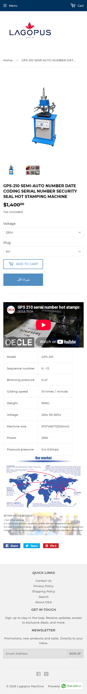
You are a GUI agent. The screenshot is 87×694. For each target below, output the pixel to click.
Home (7, 60)
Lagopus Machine (30, 686)
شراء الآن (23, 280)
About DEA (43, 602)
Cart (80, 5)
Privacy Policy (43, 586)
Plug (7, 243)
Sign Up (75, 653)
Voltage (9, 224)
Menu (13, 5)
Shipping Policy (43, 591)
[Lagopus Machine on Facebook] (38, 674)
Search (44, 596)
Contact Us (43, 580)
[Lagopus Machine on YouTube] (46, 674)
